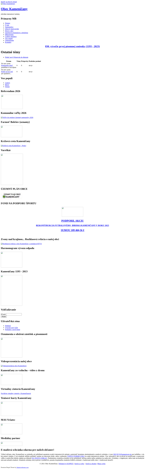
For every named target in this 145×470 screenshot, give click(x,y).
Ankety (7, 83)
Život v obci (9, 31)
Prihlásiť (8, 326)
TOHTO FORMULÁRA (75, 456)
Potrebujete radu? (7, 65)
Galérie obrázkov (11, 36)
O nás (7, 25)
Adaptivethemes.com (22, 467)
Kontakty (8, 42)
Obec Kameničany (14, 9)
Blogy (7, 85)
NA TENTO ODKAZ (39, 458)
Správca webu (79, 464)
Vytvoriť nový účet (11, 328)
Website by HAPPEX (66, 464)
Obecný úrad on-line (12, 29)
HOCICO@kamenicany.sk (122, 454)
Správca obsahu (91, 464)
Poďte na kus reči (7, 72)
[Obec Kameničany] (8, 4)
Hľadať (3, 314)
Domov (7, 23)
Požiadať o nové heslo (12, 329)
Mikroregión (9, 35)
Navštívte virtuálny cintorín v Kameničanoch (16, 393)
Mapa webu (101, 464)
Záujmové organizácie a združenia (16, 33)
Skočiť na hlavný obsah (9, 2)
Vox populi (9, 38)
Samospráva (9, 27)
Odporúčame (9, 40)
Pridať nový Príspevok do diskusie (16, 57)
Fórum (7, 87)
